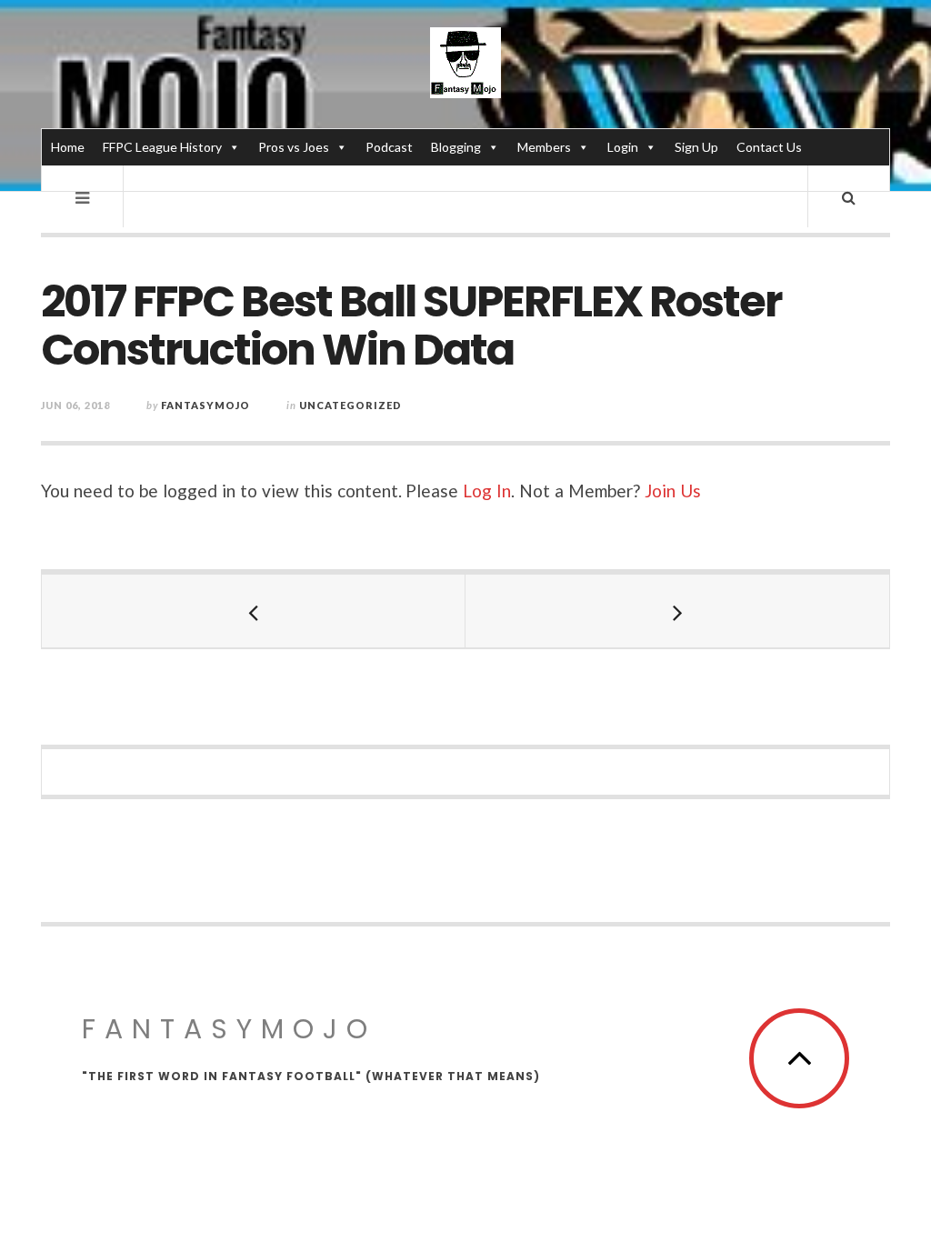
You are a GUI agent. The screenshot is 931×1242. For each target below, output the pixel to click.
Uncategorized (350, 405)
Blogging (456, 147)
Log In (487, 490)
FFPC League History (162, 147)
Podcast (389, 147)
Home (68, 147)
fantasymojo (205, 405)
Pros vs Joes (293, 147)
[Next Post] (677, 611)
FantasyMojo (229, 1028)
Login (622, 147)
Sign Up (696, 147)
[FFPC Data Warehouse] (465, 62)
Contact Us (769, 147)
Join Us (673, 490)
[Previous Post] (254, 611)
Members (544, 147)
